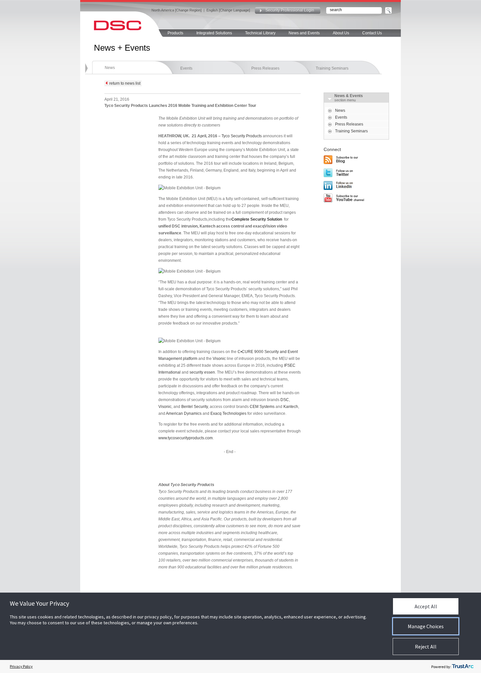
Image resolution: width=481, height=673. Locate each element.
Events (186, 68)
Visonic (219, 358)
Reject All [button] (425, 646)
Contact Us (372, 33)
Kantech (290, 406)
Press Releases (265, 68)
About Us (341, 33)
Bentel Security (194, 406)
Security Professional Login (289, 10)
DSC (284, 399)
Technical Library (260, 33)
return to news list (123, 83)
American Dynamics (184, 413)
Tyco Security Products (242, 136)
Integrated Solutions (214, 33)
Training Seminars (332, 68)
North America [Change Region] (176, 10)
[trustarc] (462, 666)
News (110, 67)
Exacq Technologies (228, 413)
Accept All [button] (426, 606)
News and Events (304, 33)
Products (175, 33)
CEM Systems (262, 406)
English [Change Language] (228, 10)
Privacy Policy (21, 666)
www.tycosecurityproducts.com (185, 438)
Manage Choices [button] (426, 626)
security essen (202, 372)
